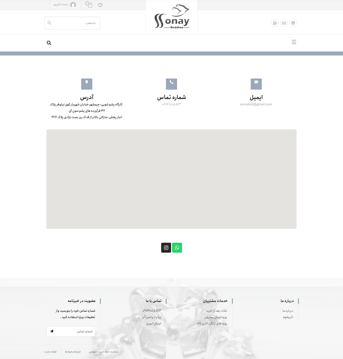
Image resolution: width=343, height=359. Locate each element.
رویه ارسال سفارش (215, 317)
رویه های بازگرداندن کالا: (212, 323)
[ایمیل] (284, 23)
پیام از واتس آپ (151, 317)
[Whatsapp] (177, 248)
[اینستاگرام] (293, 23)
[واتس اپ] (275, 23)
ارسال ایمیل (153, 323)
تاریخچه (288, 317)
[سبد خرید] (90, 5)
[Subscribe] (51, 331)
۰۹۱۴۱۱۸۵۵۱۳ (152, 310)
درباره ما (287, 310)
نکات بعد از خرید (216, 310)
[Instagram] (166, 248)
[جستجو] (49, 23)
